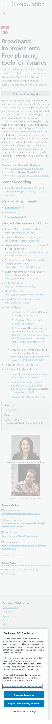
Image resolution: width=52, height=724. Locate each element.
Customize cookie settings (24, 711)
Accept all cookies (24, 694)
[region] (24, 674)
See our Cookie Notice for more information (22, 686)
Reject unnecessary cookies (24, 703)
